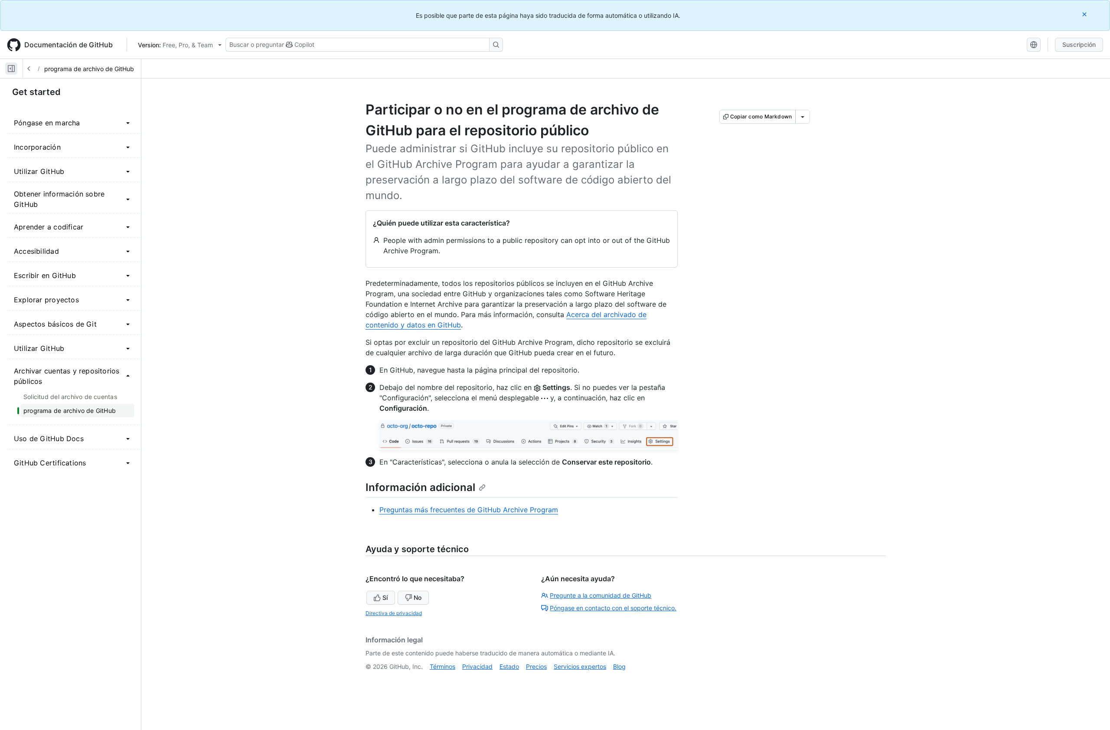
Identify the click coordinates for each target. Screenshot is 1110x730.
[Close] (1085, 14)
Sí (385, 597)
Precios (536, 666)
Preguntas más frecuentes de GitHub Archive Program (468, 509)
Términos (442, 666)
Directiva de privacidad (394, 613)
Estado (509, 666)
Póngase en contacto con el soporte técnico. (613, 608)
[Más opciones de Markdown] (802, 117)
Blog (619, 666)
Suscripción (1079, 44)
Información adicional (420, 487)
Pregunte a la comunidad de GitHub (600, 595)
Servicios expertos (580, 666)
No (417, 597)
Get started (36, 92)
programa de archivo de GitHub (89, 68)
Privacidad (477, 666)
